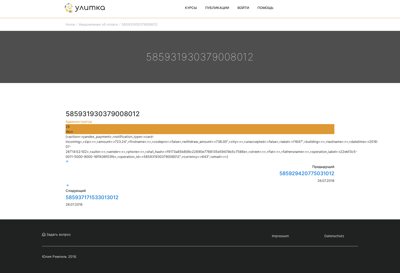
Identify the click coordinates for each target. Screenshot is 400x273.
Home (70, 24)
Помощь (266, 8)
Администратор (79, 122)
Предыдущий (323, 167)
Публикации (217, 8)
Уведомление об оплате (98, 24)
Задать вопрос (58, 234)
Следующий (76, 191)
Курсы (191, 8)
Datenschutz (334, 236)
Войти (243, 8)
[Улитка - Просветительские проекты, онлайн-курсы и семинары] (84, 7)
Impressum (280, 236)
